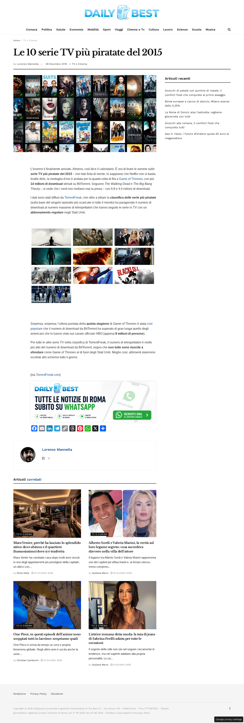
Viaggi (119, 29)
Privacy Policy (38, 693)
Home (16, 40)
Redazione (19, 693)
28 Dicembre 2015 (56, 64)
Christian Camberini (28, 660)
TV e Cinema (30, 40)
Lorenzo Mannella (28, 64)
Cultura (154, 29)
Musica (210, 29)
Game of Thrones (131, 178)
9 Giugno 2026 (121, 664)
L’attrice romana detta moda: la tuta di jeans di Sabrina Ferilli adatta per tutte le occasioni (122, 638)
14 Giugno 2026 (52, 660)
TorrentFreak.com (48, 374)
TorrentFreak (73, 197)
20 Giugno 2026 (43, 573)
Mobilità (93, 29)
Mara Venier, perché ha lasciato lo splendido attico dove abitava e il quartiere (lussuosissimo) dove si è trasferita (47, 547)
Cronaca (31, 29)
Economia (76, 29)
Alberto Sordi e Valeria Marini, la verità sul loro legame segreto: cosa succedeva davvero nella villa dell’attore (121, 547)
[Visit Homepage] (122, 12)
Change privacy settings (229, 719)
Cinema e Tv (135, 29)
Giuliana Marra (100, 573)
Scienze (182, 29)
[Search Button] (229, 29)
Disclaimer (57, 693)
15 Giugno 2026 (122, 573)
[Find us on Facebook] (230, 708)
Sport (107, 29)
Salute (60, 29)
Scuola (196, 29)
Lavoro (168, 29)
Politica (47, 29)
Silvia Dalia (23, 573)
